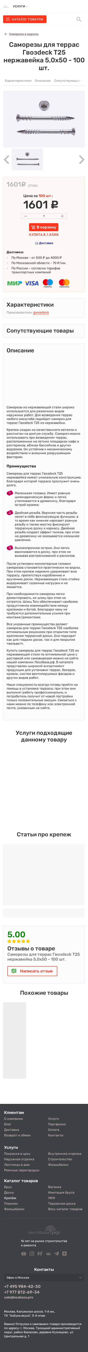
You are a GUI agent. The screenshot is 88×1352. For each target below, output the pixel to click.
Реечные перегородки (21, 1170)
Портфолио (57, 1124)
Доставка (46, 243)
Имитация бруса (61, 1192)
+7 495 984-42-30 (22, 1286)
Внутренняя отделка (64, 1154)
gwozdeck (41, 312)
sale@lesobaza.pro (18, 1297)
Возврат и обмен (17, 1135)
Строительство (60, 1159)
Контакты (55, 1135)
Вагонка (54, 1187)
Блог (7, 1124)
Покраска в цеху (17, 1154)
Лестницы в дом (17, 1165)
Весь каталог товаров (65, 1209)
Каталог (27, 19)
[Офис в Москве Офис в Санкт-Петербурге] (44, 1279)
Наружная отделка (19, 1159)
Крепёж (10, 1198)
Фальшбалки (58, 1165)
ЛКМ (51, 1198)
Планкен (11, 1203)
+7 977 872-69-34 (21, 1292)
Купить (44, 234)
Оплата (53, 1130)
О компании (13, 1119)
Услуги (53, 1119)
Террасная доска (62, 1203)
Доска (9, 1192)
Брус (8, 1187)
